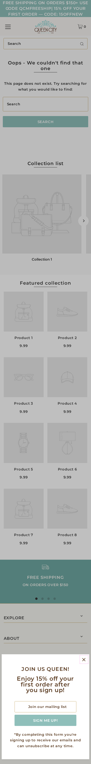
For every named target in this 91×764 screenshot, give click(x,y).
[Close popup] (84, 659)
